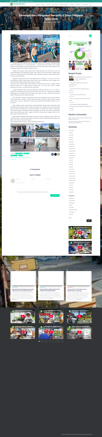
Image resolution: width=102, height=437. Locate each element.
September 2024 (72, 180)
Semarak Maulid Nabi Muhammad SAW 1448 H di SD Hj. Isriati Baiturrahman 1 (23, 290)
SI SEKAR (20, 155)
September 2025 (72, 155)
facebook (12, 1)
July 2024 (71, 185)
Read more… (14, 299)
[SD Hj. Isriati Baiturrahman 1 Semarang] (17, 4)
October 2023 (71, 192)
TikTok (16, 1)
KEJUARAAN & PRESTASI (63, 4)
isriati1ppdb (15, 157)
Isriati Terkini (26, 153)
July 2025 (71, 160)
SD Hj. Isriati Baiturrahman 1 (67, 434)
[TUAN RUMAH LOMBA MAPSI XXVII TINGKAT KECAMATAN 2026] (51, 277)
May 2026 (71, 137)
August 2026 (71, 130)
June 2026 (71, 135)
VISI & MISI (38, 4)
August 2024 (71, 182)
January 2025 (71, 173)
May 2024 (71, 187)
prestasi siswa (13, 159)
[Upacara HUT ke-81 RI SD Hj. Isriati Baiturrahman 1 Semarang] (79, 277)
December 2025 (72, 148)
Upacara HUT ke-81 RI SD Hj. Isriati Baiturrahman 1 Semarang (77, 290)
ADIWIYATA (71, 198)
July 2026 (71, 132)
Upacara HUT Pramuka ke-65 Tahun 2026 (78, 94)
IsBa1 (70, 117)
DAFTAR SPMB (85, 4)
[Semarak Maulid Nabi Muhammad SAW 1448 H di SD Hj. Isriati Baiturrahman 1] (71, 78)
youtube (10, 1)
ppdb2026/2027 (27, 157)
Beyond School (72, 200)
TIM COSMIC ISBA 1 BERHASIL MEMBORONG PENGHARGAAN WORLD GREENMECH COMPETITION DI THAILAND (80, 106)
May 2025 (71, 164)
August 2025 (71, 157)
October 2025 (71, 153)
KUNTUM (48, 4)
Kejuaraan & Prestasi (73, 209)
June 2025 (71, 162)
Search (70, 217)
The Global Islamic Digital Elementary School (83, 434)
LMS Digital (78, 4)
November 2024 (72, 178)
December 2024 (72, 176)
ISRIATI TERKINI (54, 4)
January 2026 (71, 146)
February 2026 (72, 144)
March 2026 (71, 141)
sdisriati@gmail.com (22, 1)
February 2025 (72, 171)
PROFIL (42, 4)
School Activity (14, 155)
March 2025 (71, 169)
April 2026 (71, 139)
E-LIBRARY (72, 4)
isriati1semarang (21, 157)
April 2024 (71, 189)
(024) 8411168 (30, 1)
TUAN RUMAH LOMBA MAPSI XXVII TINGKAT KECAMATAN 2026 (50, 290)
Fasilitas (70, 205)
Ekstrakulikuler (19, 153)
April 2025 (71, 166)
